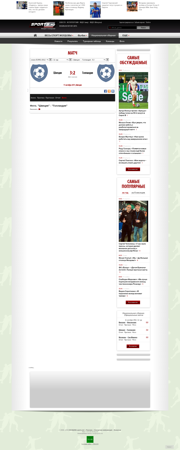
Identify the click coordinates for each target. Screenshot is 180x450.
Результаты (72, 41)
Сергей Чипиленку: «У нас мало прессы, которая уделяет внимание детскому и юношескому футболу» (132, 247)
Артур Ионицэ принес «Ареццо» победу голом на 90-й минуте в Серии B (132, 112)
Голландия (87, 73)
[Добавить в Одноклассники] (109, 91)
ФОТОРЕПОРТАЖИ (72, 22)
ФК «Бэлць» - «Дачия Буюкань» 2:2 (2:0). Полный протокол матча (133, 269)
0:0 (147, 322)
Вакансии (117, 430)
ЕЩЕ (125, 35)
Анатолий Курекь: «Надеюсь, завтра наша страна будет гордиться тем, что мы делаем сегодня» (38, 7)
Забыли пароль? (139, 22)
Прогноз (40, 97)
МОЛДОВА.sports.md (76, 430)
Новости (58, 41)
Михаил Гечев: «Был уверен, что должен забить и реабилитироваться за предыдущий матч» (132, 126)
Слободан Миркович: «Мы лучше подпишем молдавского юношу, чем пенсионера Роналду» (133, 281)
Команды (110, 41)
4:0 (147, 337)
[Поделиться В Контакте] (112, 91)
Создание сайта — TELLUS (90, 444)
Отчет (57, 97)
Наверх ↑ (169, 447)
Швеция (57, 73)
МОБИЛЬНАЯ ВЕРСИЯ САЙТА (68, 26)
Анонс (33, 97)
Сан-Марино (132, 337)
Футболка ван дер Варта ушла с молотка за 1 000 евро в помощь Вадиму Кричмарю (75, 6)
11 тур (139, 320)
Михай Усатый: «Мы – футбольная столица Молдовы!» (133, 259)
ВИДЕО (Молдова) (96, 22)
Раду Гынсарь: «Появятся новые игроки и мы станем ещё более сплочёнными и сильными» (132, 150)
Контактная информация (103, 430)
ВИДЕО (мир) (84, 22)
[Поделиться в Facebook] (105, 91)
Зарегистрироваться (126, 22)
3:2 (147, 330)
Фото (122, 41)
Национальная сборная (103, 35)
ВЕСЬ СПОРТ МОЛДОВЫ (58, 35)
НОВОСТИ (62, 22)
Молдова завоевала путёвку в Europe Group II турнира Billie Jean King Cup (149, 6)
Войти (148, 22)
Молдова (122, 337)
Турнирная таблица (92, 41)
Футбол (81, 35)
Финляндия (131, 322)
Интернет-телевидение (49, 29)
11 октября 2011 (131, 320)
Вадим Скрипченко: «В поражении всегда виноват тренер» (130, 293)
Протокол (50, 97)
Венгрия (122, 322)
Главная (35, 35)
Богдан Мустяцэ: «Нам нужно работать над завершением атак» (133, 138)
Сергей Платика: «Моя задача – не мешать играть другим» (132, 161)
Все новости (133, 169)
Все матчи (133, 346)
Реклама (89, 430)
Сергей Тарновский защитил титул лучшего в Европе (112, 5)
